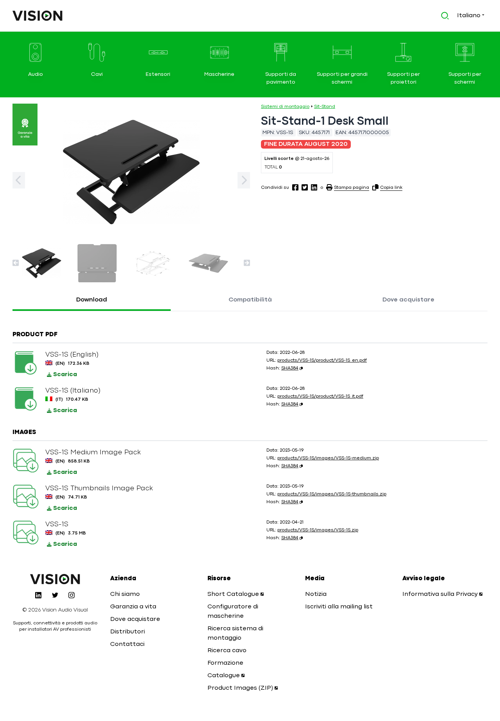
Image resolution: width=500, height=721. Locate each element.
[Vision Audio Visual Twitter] (55, 595)
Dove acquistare (408, 300)
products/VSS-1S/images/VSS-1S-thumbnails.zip (331, 494)
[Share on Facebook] (295, 187)
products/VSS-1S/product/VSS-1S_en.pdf (322, 360)
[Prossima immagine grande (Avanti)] (244, 180)
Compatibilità (250, 300)
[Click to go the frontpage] (37, 16)
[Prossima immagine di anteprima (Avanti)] (247, 262)
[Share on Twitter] (305, 187)
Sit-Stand (324, 107)
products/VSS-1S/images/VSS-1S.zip (317, 530)
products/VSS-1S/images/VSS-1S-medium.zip (328, 458)
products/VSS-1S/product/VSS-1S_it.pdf (320, 396)
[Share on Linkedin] (314, 187)
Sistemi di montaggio (285, 107)
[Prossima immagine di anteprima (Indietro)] (15, 262)
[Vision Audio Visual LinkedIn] (38, 595)
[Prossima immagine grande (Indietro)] (18, 180)
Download (91, 300)
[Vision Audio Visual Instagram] (71, 595)
